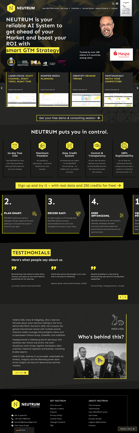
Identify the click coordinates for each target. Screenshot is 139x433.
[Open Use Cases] (69, 8)
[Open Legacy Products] (109, 8)
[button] (106, 31)
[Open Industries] (80, 8)
